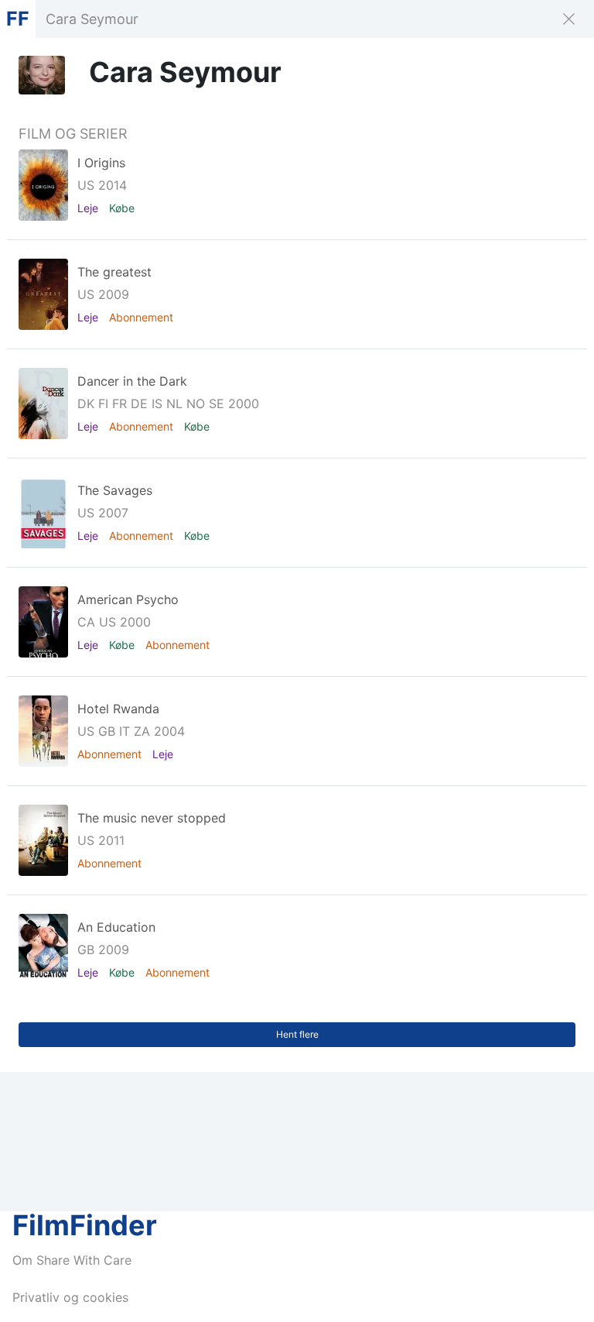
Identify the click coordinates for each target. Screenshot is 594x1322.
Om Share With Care (71, 1260)
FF (17, 18)
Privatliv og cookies (70, 1297)
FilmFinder (84, 1225)
